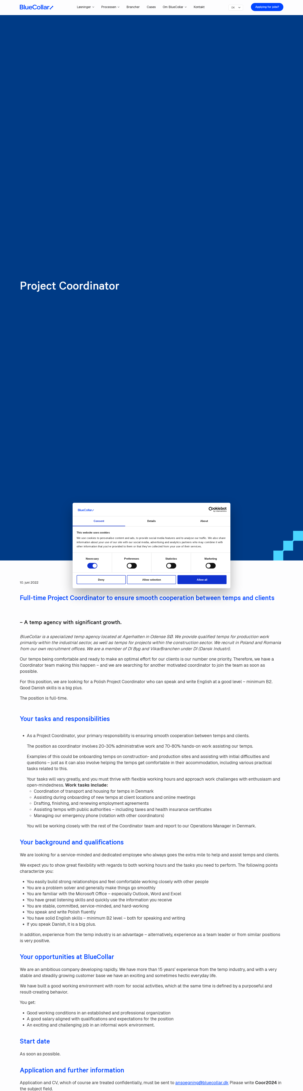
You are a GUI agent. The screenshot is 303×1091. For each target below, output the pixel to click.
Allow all (202, 579)
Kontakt (199, 7)
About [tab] (204, 520)
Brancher (133, 7)
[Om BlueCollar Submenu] (186, 7)
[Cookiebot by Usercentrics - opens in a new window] (211, 509)
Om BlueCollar (173, 7)
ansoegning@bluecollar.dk (202, 1082)
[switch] (132, 565)
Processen (108, 7)
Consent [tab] (99, 520)
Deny (101, 579)
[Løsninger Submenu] (94, 7)
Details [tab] (151, 520)
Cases (151, 7)
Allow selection (151, 579)
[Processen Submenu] (119, 7)
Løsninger (84, 7)
